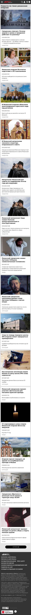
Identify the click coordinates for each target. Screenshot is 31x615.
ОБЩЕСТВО (5, 45)
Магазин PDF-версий (7, 563)
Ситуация (5, 310)
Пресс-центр (21, 561)
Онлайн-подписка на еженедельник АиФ (14, 565)
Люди (4, 272)
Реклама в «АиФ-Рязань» (8, 559)
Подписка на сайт (7, 567)
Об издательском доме (8, 561)
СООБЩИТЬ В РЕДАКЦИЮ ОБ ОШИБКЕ (12, 569)
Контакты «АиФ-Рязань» (8, 557)
